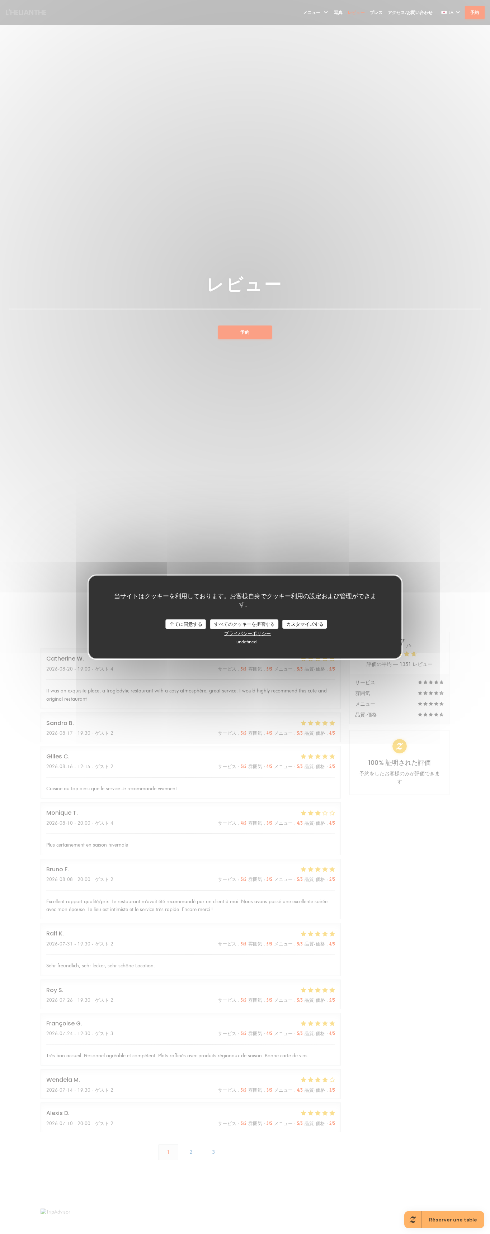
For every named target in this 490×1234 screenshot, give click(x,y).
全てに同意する (186, 623)
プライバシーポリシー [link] (247, 633)
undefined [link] (246, 641)
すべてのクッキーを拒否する (244, 623)
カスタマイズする (305, 623)
